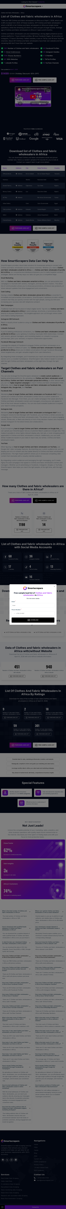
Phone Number (16, 609)
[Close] (54, 586)
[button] (13, 613)
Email (14, 601)
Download (34, 620)
